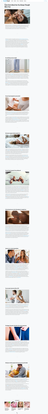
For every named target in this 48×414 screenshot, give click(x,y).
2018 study (16, 268)
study (11, 73)
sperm (25, 195)
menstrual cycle (9, 113)
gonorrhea (7, 229)
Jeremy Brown (6, 8)
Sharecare (10, 349)
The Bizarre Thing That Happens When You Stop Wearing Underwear (13, 409)
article (9, 83)
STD (16, 305)
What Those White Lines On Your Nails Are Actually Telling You (26, 409)
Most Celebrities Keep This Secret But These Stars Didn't (20, 409)
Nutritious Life (16, 265)
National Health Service (16, 119)
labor (16, 380)
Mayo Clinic (25, 310)
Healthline (24, 379)
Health (5, 3)
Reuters (22, 44)
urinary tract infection (12, 351)
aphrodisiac (19, 277)
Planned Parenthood (14, 117)
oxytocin (6, 82)
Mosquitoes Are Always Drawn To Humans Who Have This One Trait (7, 409)
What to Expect (23, 388)
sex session (12, 74)
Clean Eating (10, 276)
